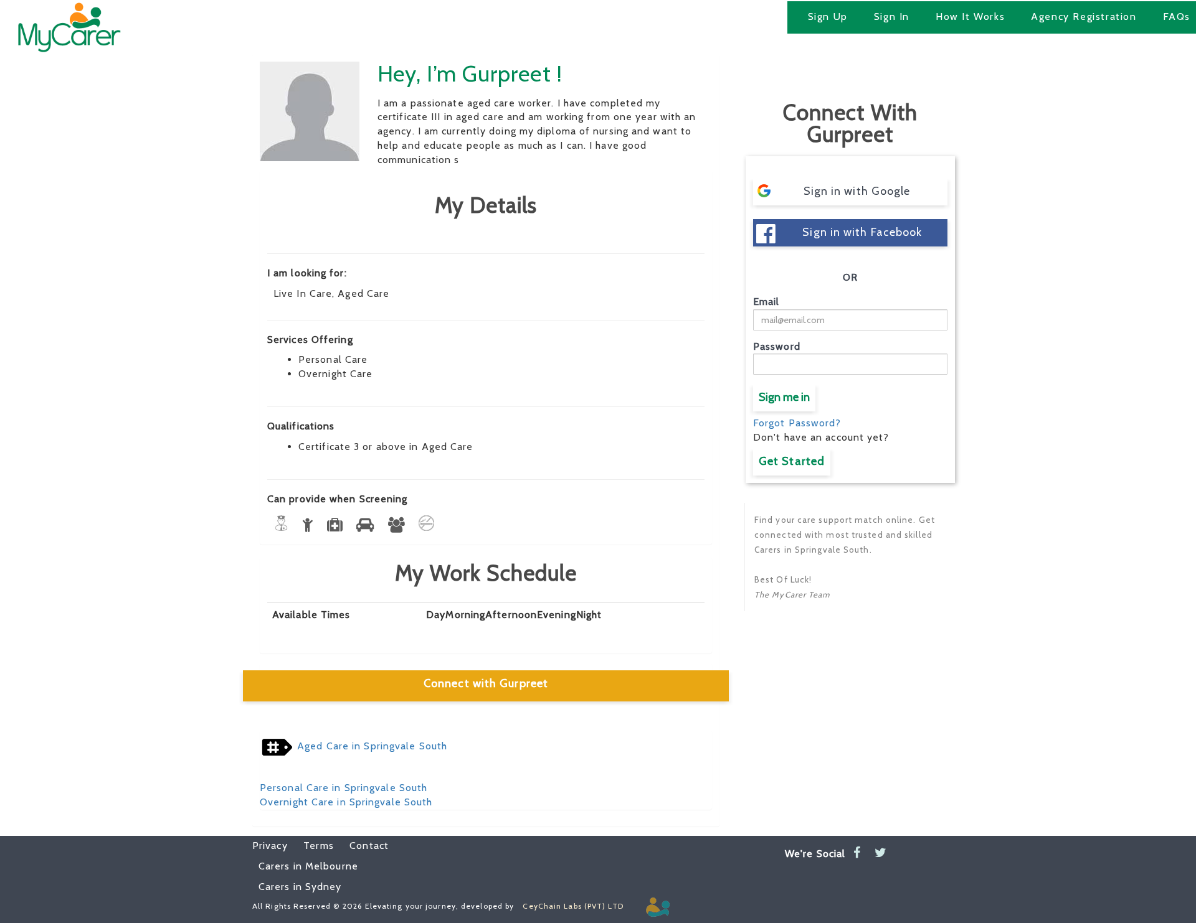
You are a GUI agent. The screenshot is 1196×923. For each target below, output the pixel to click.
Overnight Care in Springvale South (346, 802)
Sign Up (828, 16)
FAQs (1176, 16)
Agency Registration (1083, 16)
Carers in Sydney (300, 887)
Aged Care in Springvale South (372, 746)
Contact (363, 845)
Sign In (891, 16)
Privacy (270, 845)
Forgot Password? (797, 423)
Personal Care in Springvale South (343, 788)
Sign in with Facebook (862, 232)
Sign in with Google (857, 191)
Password (776, 346)
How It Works (970, 16)
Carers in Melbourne (308, 866)
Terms (312, 845)
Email (766, 301)
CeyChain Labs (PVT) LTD (573, 906)
